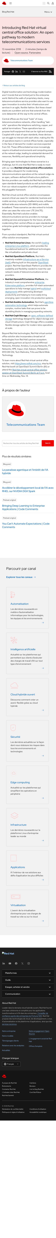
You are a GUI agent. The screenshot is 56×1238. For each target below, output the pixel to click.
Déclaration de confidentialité (12, 1109)
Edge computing (20, 782)
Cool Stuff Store (35, 1092)
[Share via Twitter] (20, 71)
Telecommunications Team (21, 60)
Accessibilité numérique (38, 1112)
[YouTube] (9, 964)
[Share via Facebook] (12, 71)
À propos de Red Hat (9, 1083)
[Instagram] (28, 964)
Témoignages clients (10, 1041)
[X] (22, 964)
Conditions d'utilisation (38, 1109)
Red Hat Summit (8, 1095)
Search (47, 443)
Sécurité (15, 737)
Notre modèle (7, 1036)
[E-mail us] (23, 71)
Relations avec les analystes (13, 1045)
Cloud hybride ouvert (23, 694)
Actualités (6, 1050)
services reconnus (9, 1024)
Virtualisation (18, 905)
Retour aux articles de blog (14, 85)
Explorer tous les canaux (19, 577)
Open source (21, 52)
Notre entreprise (8, 1031)
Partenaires (35, 52)
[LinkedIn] (3, 964)
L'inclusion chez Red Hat (11, 1092)
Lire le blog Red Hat (37, 1089)
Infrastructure (18, 824)
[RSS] (50, 71)
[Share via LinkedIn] (16, 71)
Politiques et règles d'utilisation (13, 1112)
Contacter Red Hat (9, 1089)
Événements (6, 1086)
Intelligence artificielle (23, 649)
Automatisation (20, 603)
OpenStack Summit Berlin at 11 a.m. (28, 372)
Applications (18, 867)
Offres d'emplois (35, 1046)
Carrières (33, 1083)
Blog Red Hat (8, 11)
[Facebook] (16, 964)
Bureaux (32, 1086)
